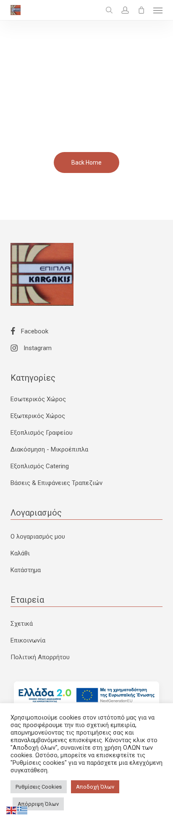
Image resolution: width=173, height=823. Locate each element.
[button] (158, 10)
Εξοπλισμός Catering (39, 466)
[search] (109, 10)
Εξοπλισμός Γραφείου (41, 432)
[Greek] (22, 810)
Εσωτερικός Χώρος (38, 399)
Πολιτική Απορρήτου (40, 657)
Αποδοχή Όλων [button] (95, 787)
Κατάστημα (25, 570)
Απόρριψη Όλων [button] (38, 804)
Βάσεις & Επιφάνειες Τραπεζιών (56, 483)
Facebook (33, 331)
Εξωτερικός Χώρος (37, 416)
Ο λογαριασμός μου (37, 536)
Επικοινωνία (27, 640)
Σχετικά (21, 623)
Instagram (37, 348)
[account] (125, 10)
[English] (11, 810)
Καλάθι (20, 553)
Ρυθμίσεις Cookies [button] (39, 787)
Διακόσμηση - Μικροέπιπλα (49, 449)
